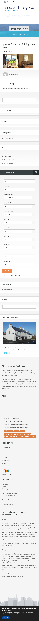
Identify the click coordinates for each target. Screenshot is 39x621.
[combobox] (19, 197)
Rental (5, 463)
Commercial (7, 451)
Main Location (8, 194)
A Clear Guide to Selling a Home (13, 421)
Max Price (7, 244)
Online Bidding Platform (14, 431)
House (5, 457)
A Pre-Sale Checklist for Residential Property (16, 424)
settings (22, 614)
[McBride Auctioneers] (19, 9)
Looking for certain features (11, 275)
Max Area (9, 261)
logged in (14, 88)
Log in (6, 153)
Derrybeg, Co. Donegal (10, 347)
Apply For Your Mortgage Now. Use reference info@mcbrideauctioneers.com (19, 435)
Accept (6, 618)
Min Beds (7, 219)
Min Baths (7, 228)
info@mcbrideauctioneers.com (25, 2)
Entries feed (7, 156)
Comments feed (9, 160)
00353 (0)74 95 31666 (21, 15)
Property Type (8, 211)
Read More (25, 350)
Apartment (7, 447)
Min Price (7, 236)
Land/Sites (7, 460)
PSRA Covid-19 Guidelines (11, 418)
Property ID (7, 186)
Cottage (6, 454)
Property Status (9, 203)
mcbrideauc (15, 75)
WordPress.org (8, 163)
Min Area (8, 253)
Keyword (7, 178)
